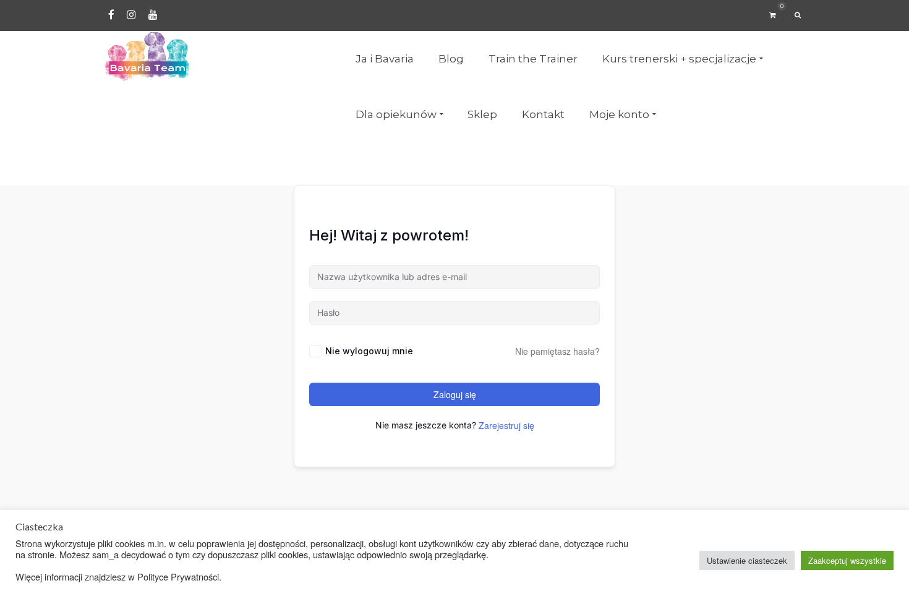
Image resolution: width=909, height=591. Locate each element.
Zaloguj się (454, 394)
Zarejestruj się (506, 425)
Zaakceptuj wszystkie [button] (847, 560)
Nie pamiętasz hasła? (557, 351)
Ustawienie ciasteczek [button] (747, 560)
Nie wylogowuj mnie (369, 351)
